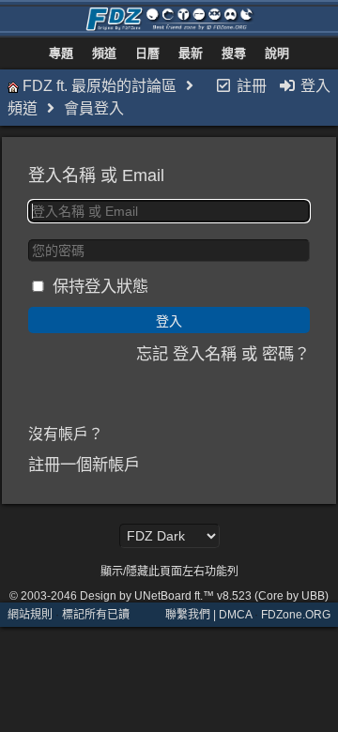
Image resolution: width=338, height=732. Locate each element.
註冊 (250, 86)
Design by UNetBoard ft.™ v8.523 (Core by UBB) (204, 595)
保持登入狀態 (100, 286)
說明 (277, 53)
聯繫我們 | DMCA (208, 614)
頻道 (104, 53)
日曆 (147, 53)
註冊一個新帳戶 (84, 464)
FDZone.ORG (295, 614)
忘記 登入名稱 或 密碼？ (223, 353)
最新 (190, 53)
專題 (61, 53)
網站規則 (30, 614)
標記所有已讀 (96, 614)
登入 (313, 86)
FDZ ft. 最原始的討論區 (100, 86)
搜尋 (234, 53)
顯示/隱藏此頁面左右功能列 (169, 571)
